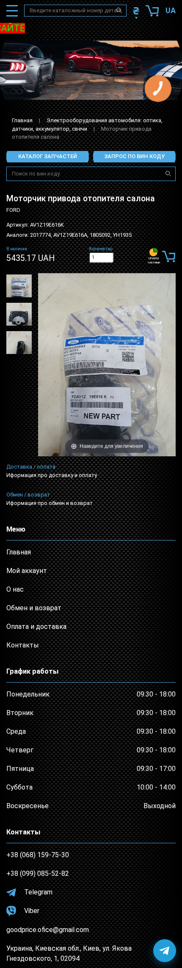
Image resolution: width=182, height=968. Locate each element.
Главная (22, 120)
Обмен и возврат (33, 608)
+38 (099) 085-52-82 (37, 873)
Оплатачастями (154, 260)
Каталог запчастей (47, 156)
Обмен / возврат (28, 494)
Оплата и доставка (36, 626)
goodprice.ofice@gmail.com (47, 930)
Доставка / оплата (30, 466)
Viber (30, 911)
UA (170, 10)
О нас (15, 589)
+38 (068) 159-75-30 (37, 855)
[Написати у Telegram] (164, 950)
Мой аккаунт (26, 571)
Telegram (37, 892)
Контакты (22, 645)
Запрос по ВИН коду (134, 156)
